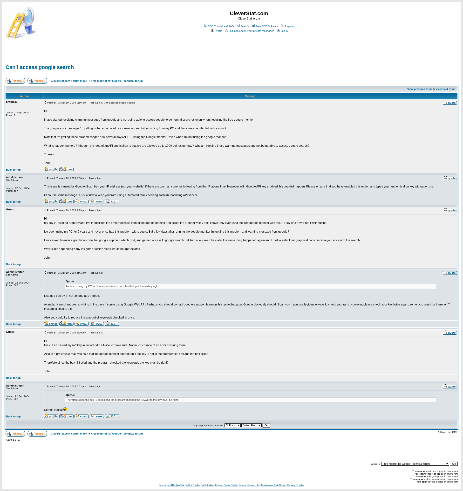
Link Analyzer (267, 485)
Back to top (13, 169)
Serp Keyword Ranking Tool (171, 485)
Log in (284, 30)
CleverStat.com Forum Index (69, 80)
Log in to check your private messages (251, 30)
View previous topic (419, 89)
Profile (218, 30)
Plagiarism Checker (295, 485)
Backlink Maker (207, 485)
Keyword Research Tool (249, 485)
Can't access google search (40, 67)
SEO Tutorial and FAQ (221, 26)
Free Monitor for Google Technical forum (117, 80)
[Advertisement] (61, 56)
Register (290, 26)
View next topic (445, 89)
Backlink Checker (192, 485)
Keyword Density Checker (226, 485)
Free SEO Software (266, 26)
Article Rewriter (279, 485)
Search (244, 26)
